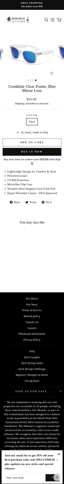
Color (32, 115)
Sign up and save (31, 391)
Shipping (20, 103)
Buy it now (32, 151)
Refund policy (32, 316)
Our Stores (32, 298)
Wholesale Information (32, 333)
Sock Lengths (32, 357)
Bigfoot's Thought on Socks (32, 374)
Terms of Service (32, 310)
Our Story (32, 304)
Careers (31, 328)
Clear (32, 121)
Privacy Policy (31, 339)
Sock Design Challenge (32, 368)
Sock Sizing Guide (32, 363)
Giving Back (32, 380)
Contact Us (32, 322)
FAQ (31, 351)
